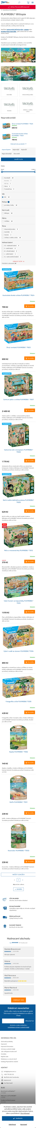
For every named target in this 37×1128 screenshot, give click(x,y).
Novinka (7, 181)
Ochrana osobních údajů (8, 1049)
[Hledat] (19, 2)
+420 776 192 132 (9, 1074)
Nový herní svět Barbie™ (8, 1091)
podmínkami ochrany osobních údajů (18, 1027)
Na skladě (8, 178)
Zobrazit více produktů (18, 144)
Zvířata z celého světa (12, 238)
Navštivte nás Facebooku (11, 1077)
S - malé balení (9, 248)
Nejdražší (24, 150)
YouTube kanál (8, 1083)
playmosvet (7, 1080)
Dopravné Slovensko (7, 1047)
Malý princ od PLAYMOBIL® (8, 1096)
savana (26, 30)
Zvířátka (8, 221)
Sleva (7, 186)
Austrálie (8, 232)
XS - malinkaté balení (11, 246)
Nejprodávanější (7, 154)
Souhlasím (19, 1118)
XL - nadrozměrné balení (12, 257)
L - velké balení (10, 254)
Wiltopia (8, 213)
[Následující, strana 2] (18, 880)
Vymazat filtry (17, 261)
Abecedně (17, 154)
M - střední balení (10, 251)
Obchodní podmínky (7, 1042)
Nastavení (23, 1125)
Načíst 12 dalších (18, 874)
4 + (6, 197)
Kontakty (3, 1054)
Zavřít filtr (18, 159)
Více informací (25, 1113)
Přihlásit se (29, 1021)
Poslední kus (9, 189)
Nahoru (19, 889)
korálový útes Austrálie (8, 32)
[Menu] (33, 2)
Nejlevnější (16, 150)
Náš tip (7, 184)
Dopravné (4, 1044)
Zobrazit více (18, 1000)
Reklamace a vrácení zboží (9, 1059)
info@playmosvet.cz (10, 1072)
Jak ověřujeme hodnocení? (9, 1052)
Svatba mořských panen (8, 1100)
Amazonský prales (11, 229)
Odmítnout (12, 1125)
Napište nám (4, 1057)
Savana (7, 235)
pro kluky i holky (10, 205)
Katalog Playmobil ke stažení (9, 1062)
